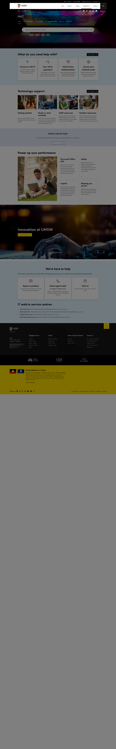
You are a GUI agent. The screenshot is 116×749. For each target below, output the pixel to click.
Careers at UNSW (32, 343)
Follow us (12, 391)
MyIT (21, 16)
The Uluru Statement (30, 382)
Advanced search (83, 29)
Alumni (30, 347)
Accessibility (92, 391)
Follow (80, 10)
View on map (63, 309)
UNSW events (70, 341)
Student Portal (51, 343)
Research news (71, 343)
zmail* (48, 34)
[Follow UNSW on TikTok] (25, 391)
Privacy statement (75, 391)
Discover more (23, 234)
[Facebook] (86, 11)
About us (61, 21)
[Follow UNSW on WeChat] (31, 391)
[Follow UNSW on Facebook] (19, 391)
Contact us (69, 21)
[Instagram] (90, 11)
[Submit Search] (91, 30)
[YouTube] (96, 11)
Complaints (104, 391)
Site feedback (98, 391)
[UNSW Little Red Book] (34, 391)
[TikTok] (93, 11)
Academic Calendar (52, 345)
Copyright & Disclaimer (84, 391)
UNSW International (52, 338)
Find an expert (32, 341)
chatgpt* (31, 34)
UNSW (19, 10)
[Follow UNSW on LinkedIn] (17, 391)
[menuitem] (62, 6)
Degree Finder (51, 341)
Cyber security (39, 21)
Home (19, 21)
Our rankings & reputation (93, 338)
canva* (42, 34)
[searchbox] (58, 29)
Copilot (63, 183)
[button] (92, 54)
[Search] (103, 6)
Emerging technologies (51, 21)
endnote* (37, 34)
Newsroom (70, 338)
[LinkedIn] (83, 11)
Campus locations (91, 343)
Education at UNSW (33, 345)
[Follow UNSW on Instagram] (22, 391)
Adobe (84, 159)
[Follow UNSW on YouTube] (28, 391)
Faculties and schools (92, 341)
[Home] (22, 6)
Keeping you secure (86, 184)
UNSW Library (90, 347)
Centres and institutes (92, 345)
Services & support (28, 21)
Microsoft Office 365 (67, 160)
